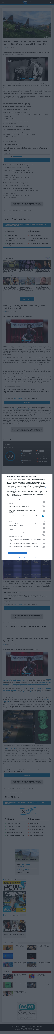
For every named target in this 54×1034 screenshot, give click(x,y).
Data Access (27, 557)
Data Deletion (19, 557)
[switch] (43, 502)
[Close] (50, 476)
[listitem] (27, 499)
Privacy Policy (34, 557)
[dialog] (27, 517)
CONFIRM (17, 553)
